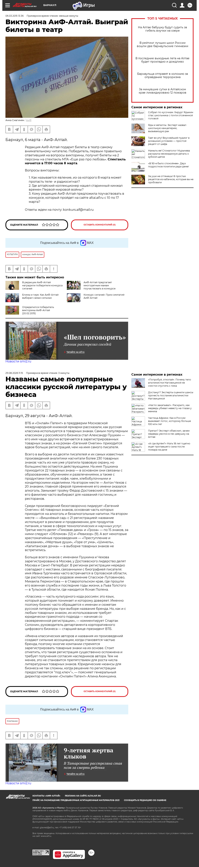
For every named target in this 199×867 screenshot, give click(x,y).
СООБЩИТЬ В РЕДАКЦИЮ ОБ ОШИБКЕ (145, 800)
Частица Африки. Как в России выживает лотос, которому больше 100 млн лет (169, 421)
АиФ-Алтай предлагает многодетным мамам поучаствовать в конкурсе (99, 285)
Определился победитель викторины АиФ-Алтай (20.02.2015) (38, 310)
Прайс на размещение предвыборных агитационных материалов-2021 (76, 800)
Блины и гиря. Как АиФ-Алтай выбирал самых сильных (40, 296)
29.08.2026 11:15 (14, 373)
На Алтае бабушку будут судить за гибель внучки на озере (162, 29)
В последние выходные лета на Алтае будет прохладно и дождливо (162, 60)
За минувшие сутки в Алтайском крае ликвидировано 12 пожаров (162, 91)
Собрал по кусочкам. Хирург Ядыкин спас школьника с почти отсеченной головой (170, 115)
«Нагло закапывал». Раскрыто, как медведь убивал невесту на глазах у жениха (170, 408)
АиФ (28, 120)
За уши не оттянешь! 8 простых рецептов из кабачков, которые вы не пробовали (170, 179)
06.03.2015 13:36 (14, 15)
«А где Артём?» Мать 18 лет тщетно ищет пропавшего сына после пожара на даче (169, 446)
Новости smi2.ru (18, 361)
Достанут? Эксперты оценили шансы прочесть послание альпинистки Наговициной (170, 395)
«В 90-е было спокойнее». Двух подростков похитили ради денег (168, 165)
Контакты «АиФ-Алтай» (46, 796)
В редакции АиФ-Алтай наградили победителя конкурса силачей (42, 285)
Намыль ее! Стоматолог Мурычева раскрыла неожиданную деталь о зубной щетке (169, 153)
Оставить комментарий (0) (100, 225)
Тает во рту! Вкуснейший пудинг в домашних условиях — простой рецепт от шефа (168, 140)
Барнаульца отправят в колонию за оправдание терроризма (162, 75)
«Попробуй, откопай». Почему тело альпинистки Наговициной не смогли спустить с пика (169, 382)
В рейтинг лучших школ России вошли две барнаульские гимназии (162, 44)
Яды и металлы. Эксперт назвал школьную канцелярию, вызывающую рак (167, 128)
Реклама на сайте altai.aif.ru (83, 796)
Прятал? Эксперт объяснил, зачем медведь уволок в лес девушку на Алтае (168, 433)
